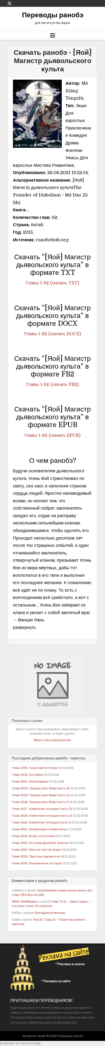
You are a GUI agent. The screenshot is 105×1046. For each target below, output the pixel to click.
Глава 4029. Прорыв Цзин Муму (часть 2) (40, 795)
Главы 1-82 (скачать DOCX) (52, 333)
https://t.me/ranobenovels (52, 740)
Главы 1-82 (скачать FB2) (52, 384)
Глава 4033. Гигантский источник (34, 768)
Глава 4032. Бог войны (27, 774)
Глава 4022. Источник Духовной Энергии (40, 843)
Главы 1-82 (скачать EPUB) (52, 435)
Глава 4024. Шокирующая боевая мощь (39, 829)
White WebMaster (24, 901)
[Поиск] (9, 3)
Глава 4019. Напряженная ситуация (37, 863)
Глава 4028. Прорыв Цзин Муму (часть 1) (40, 802)
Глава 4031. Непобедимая (30, 781)
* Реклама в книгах (70, 964)
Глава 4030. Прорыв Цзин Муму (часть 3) (40, 788)
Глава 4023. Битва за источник (33, 836)
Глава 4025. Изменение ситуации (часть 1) (41, 822)
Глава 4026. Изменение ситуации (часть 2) (42, 815)
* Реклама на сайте (56, 981)
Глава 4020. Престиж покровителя (36, 856)
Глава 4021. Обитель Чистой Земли (36, 849)
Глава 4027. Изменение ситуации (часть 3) (42, 809)
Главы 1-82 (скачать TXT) (52, 282)
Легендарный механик (49, 913)
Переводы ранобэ (52, 15)
